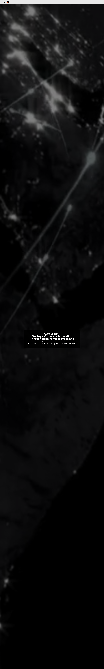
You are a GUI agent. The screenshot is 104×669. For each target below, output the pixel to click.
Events (96, 2)
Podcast (87, 2)
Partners (101, 2)
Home (70, 2)
